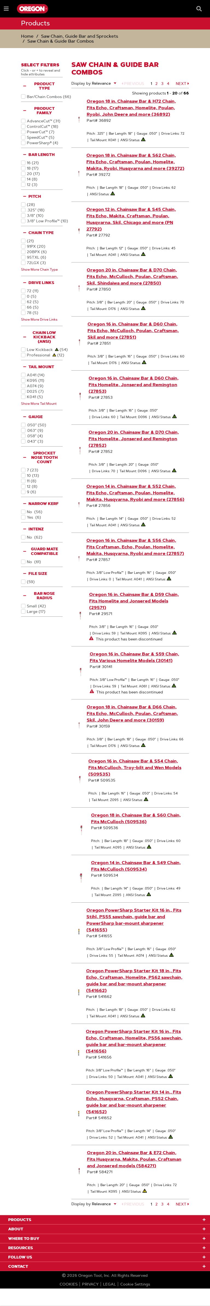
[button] (133, 83)
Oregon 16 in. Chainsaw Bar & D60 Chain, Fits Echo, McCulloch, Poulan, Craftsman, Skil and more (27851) (133, 330)
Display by (81, 83)
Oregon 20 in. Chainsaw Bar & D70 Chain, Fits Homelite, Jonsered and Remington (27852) (134, 439)
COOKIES (69, 1284)
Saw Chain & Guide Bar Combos (60, 41)
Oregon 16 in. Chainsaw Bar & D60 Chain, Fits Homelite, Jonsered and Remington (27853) (134, 385)
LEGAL (109, 1284)
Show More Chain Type (39, 269)
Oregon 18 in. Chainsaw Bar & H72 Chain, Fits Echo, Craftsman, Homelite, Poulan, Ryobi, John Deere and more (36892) (131, 108)
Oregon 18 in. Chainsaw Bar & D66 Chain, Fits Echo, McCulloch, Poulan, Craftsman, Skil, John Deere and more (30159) (132, 713)
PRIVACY (90, 1284)
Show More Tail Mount (39, 403)
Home (27, 36)
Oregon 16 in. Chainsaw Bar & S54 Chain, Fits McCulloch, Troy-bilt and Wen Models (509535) (134, 767)
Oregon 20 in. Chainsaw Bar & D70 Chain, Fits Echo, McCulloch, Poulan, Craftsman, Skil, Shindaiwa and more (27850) (132, 276)
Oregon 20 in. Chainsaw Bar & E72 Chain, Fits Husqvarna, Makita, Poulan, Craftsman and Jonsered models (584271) (134, 1159)
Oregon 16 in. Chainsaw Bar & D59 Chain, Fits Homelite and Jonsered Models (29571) (134, 601)
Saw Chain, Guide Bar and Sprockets (79, 36)
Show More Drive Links (39, 319)
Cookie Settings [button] (135, 1284)
